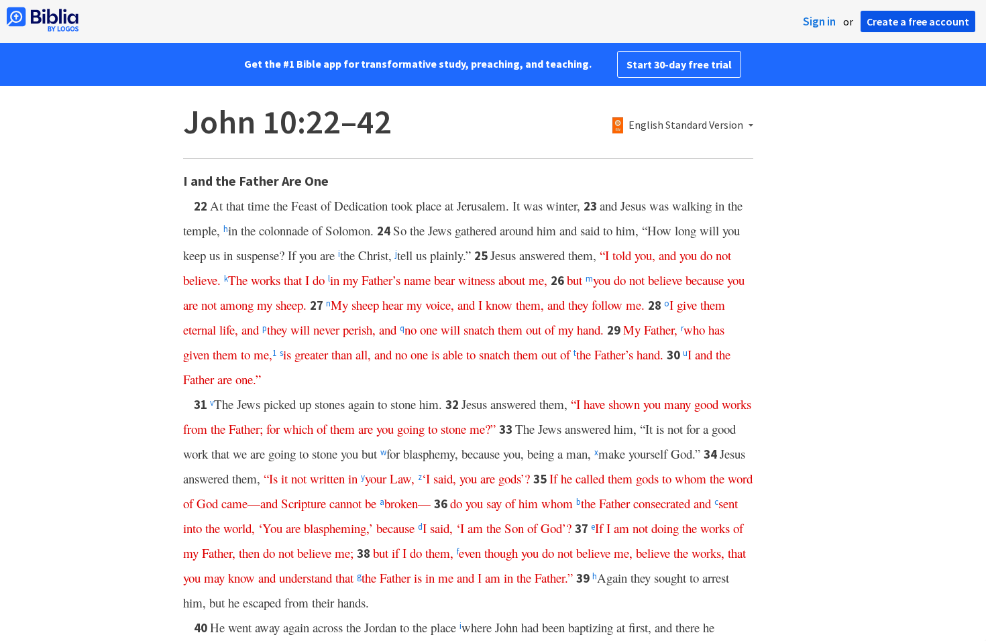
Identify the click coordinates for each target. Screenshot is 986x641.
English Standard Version (685, 125)
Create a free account (918, 21)
